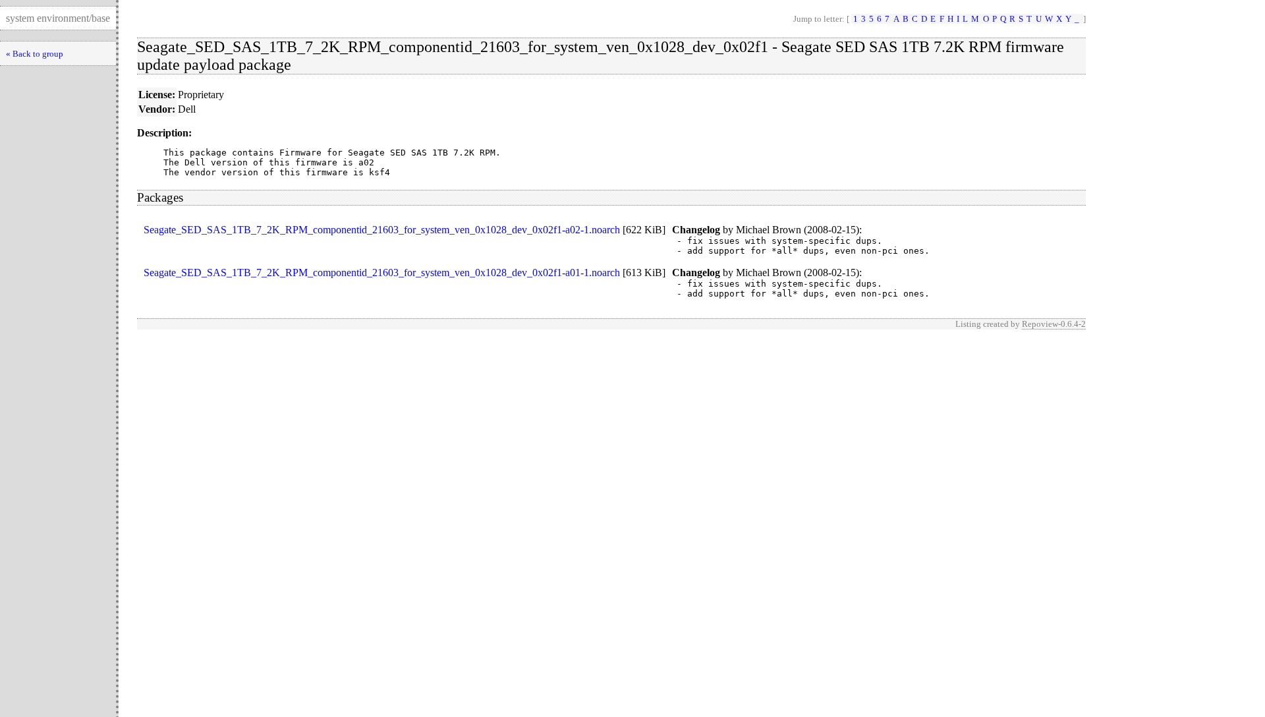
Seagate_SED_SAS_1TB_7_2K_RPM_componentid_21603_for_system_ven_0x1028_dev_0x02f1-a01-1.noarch (382, 272)
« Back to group (34, 54)
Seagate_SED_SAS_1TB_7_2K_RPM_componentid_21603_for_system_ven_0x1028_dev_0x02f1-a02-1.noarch (382, 229)
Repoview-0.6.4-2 (1054, 324)
